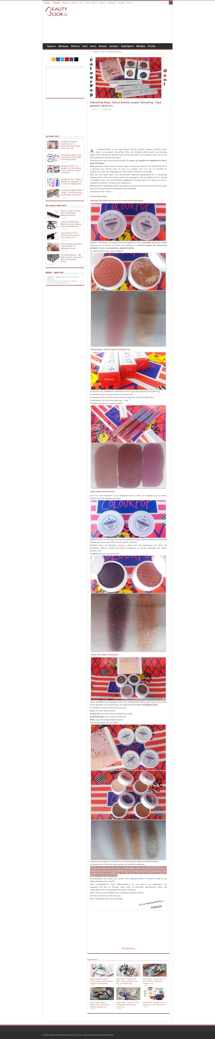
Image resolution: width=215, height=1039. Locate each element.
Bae (112, 539)
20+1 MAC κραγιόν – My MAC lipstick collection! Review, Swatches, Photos (72, 258)
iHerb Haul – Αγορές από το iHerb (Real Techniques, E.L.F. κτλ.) (127, 1004)
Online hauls (106, 109)
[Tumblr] (71, 59)
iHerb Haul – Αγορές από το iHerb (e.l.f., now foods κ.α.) (154, 1003)
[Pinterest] (67, 59)
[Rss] (53, 59)
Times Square (107, 394)
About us (70, 1035)
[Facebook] (58, 59)
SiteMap (85, 1035)
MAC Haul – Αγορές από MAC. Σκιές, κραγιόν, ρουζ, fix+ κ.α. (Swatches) (127, 981)
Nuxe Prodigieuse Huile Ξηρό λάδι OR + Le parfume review (71, 246)
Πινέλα (129, 3)
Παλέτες (74, 3)
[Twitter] (62, 59)
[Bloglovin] (76, 59)
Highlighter (112, 3)
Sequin (121, 545)
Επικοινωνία (109, 1035)
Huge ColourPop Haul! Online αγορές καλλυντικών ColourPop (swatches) (101, 981)
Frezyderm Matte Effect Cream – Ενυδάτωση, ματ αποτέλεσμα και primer (72, 192)
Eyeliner (103, 3)
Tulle (103, 397)
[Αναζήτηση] (171, 3)
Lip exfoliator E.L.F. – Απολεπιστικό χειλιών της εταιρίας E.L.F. (70, 235)
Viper (103, 400)
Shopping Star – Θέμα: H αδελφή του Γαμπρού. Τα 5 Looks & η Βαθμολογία (71, 181)
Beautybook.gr (128, 948)
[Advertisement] (125, 24)
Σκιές (87, 3)
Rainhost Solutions (98, 1035)
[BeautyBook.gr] (56, 11)
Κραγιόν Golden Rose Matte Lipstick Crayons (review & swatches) (71, 224)
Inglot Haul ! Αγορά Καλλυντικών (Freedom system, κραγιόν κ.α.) (99, 1004)
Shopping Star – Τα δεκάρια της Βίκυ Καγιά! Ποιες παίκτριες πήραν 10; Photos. (71, 169)
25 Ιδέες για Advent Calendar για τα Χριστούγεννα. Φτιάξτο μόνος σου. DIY (71, 144)
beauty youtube (137, 149)
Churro (108, 245)
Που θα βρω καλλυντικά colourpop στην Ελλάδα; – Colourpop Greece (72, 157)
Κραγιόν (57, 3)
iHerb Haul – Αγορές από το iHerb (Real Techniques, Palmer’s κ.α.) (154, 981)
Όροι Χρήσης (78, 1035)
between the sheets (109, 242)
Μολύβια (121, 3)
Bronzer (95, 3)
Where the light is (149, 702)
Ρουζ (81, 3)
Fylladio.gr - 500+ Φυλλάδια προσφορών (107, 52)
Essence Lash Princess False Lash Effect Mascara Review (71, 213)
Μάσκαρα (65, 3)
